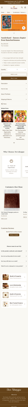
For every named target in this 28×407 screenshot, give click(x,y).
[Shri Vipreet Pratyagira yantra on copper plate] (11, 200)
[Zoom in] (23, 28)
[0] (25, 7)
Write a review (14, 235)
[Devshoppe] (14, 7)
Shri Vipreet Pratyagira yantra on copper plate (9, 213)
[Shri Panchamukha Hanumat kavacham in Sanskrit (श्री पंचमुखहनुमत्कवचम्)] (21, 116)
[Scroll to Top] (25, 399)
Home (2, 12)
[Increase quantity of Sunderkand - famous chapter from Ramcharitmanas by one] (25, 69)
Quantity (3, 69)
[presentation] (13, 142)
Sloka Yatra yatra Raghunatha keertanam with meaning (7, 126)
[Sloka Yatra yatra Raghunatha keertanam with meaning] (7, 116)
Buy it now (14, 78)
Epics (8, 12)
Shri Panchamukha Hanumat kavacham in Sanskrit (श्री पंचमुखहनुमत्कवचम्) (20, 126)
